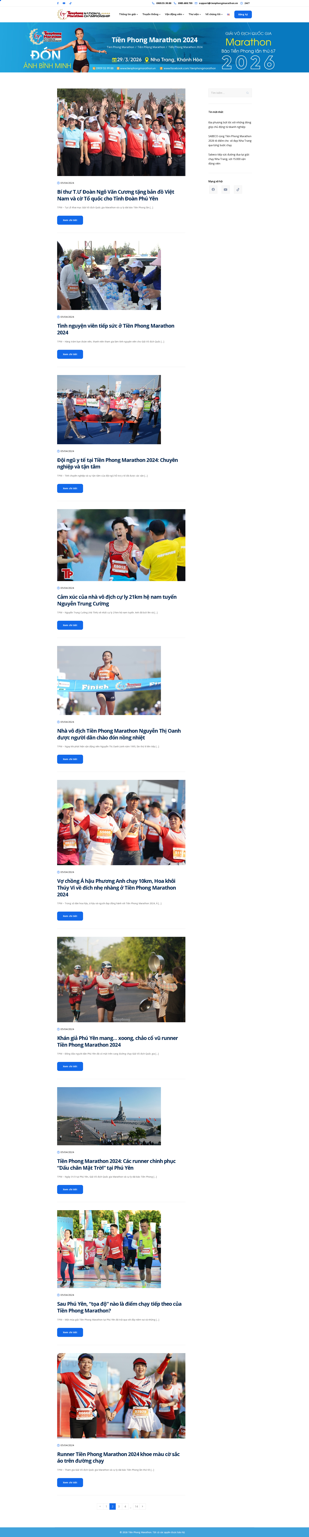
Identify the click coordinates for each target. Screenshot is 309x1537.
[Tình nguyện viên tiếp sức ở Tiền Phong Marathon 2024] (109, 278)
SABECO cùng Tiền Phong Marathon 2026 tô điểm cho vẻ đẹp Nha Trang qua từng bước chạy (230, 140)
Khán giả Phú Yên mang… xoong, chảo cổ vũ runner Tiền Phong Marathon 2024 (117, 1041)
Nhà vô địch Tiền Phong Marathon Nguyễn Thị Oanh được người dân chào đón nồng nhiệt (119, 734)
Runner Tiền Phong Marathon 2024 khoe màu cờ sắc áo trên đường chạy (118, 1457)
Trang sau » (142, 1506)
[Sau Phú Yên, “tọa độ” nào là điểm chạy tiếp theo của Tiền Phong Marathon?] (109, 1251)
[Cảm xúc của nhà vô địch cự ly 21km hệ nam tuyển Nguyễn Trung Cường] (121, 547)
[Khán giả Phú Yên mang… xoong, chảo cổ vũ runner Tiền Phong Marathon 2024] (121, 982)
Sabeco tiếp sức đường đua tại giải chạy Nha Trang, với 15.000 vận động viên (228, 159)
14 (136, 1506)
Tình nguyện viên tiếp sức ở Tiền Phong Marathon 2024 (115, 329)
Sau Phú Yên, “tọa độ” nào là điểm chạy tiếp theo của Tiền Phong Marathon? (119, 1307)
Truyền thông (150, 14)
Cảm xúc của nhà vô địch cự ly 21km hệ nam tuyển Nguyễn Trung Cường (117, 600)
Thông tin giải (127, 14)
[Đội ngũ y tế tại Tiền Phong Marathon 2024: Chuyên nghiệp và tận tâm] (109, 412)
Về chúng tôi (212, 14)
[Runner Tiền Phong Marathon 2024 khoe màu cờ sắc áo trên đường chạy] (121, 1398)
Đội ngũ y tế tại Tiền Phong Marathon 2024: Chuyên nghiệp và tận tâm (117, 463)
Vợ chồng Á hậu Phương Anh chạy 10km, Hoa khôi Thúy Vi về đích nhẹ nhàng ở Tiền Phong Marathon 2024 (116, 887)
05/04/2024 (67, 183)
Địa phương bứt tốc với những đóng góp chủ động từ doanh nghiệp (229, 125)
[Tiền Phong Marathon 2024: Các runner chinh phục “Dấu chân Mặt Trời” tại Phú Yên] (109, 1118)
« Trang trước (100, 1506)
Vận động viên (173, 14)
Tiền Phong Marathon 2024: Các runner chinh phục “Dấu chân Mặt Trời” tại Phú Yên (116, 1164)
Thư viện (194, 14)
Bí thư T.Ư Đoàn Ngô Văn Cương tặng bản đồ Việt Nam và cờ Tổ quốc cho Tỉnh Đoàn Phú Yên (115, 195)
